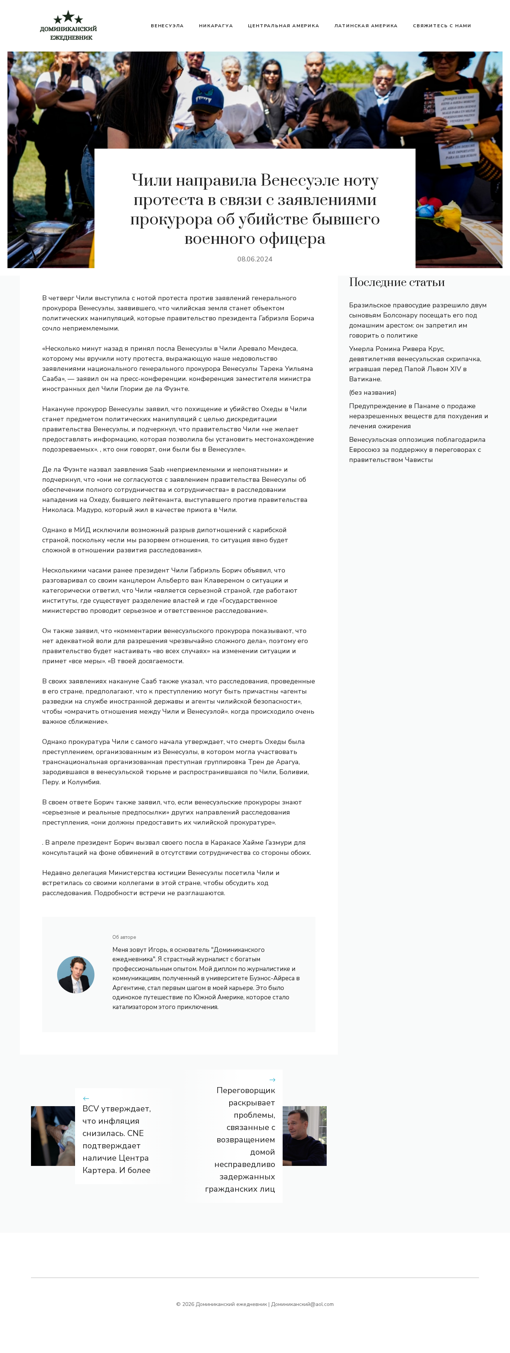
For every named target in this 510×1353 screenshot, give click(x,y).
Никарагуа (216, 26)
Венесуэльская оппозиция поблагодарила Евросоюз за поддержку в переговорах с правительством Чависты (417, 449)
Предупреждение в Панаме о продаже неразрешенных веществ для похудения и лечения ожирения (418, 416)
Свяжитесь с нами (442, 26)
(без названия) (373, 392)
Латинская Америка (366, 26)
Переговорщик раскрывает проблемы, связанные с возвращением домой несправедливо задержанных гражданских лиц (240, 1140)
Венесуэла (167, 26)
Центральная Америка (283, 26)
